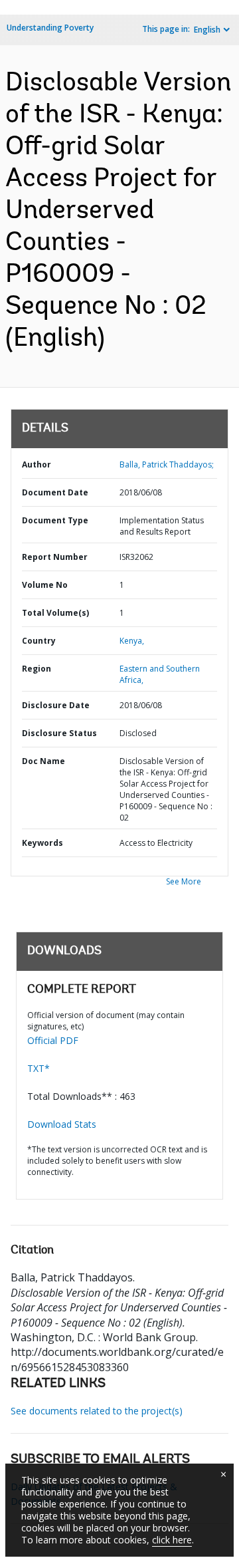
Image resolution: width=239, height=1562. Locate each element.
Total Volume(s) (55, 612)
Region (36, 668)
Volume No (45, 584)
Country (39, 640)
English (207, 29)
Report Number (55, 557)
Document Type (55, 520)
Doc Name (43, 761)
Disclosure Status (59, 733)
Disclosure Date (56, 705)
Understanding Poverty (50, 27)
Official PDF (52, 1040)
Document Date (55, 492)
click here (172, 1539)
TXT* (38, 1068)
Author (36, 464)
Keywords (42, 842)
